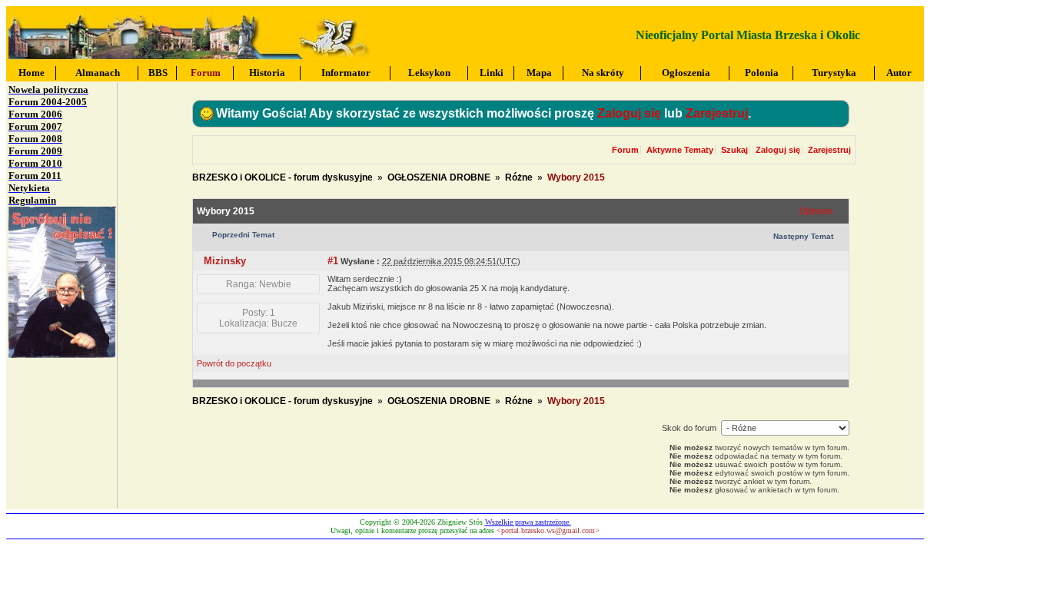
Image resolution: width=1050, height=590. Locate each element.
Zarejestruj (717, 113)
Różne (519, 177)
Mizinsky (225, 261)
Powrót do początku (234, 363)
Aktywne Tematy (679, 149)
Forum (625, 149)
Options (816, 211)
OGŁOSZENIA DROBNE (438, 177)
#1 (332, 261)
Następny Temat (803, 236)
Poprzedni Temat (243, 234)
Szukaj (734, 149)
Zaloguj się (629, 113)
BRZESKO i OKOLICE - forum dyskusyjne (282, 177)
